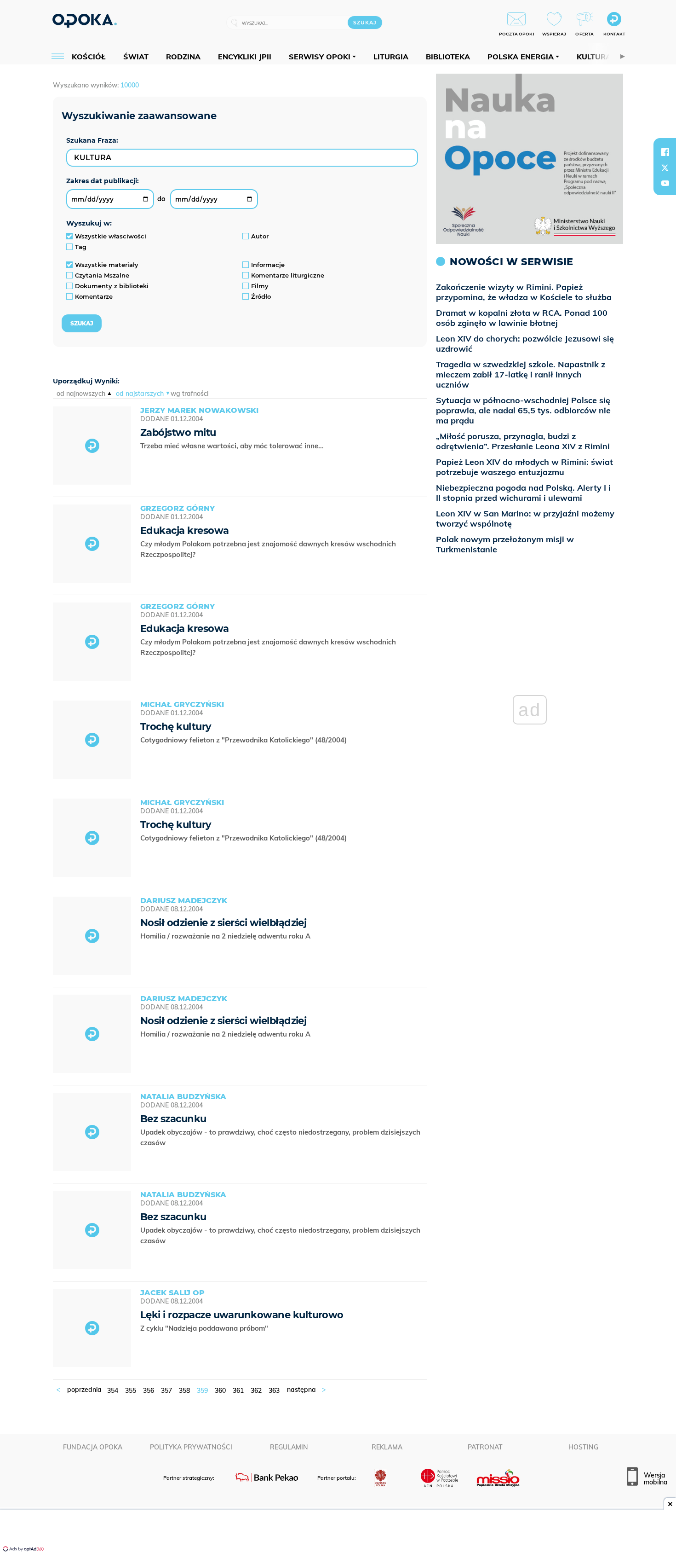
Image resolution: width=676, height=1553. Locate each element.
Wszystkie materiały (106, 264)
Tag (80, 246)
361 (238, 1390)
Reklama (387, 1447)
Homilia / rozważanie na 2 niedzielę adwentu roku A (226, 936)
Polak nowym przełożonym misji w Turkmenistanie (505, 544)
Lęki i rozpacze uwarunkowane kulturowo (242, 1315)
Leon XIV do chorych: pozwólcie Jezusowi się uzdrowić (525, 343)
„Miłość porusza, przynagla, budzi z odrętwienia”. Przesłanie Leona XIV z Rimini (523, 441)
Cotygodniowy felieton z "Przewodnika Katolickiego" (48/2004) (244, 740)
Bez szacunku (173, 1118)
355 (130, 1390)
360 (220, 1390)
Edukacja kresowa (184, 530)
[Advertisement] (338, 1532)
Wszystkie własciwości (110, 236)
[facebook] (665, 152)
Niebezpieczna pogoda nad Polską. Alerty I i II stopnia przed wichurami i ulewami (523, 492)
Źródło (261, 296)
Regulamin (289, 1447)
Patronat (485, 1447)
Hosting (583, 1447)
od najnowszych (81, 393)
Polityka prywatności (191, 1447)
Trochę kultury (176, 726)
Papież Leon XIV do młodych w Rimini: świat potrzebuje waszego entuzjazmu (524, 467)
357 (166, 1390)
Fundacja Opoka (92, 1447)
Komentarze (94, 296)
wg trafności (189, 393)
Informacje (268, 264)
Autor (260, 236)
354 (112, 1390)
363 (274, 1390)
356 (148, 1390)
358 (184, 1390)
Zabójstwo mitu (178, 432)
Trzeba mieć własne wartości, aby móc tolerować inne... (233, 445)
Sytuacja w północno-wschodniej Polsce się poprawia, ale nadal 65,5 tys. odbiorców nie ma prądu (523, 410)
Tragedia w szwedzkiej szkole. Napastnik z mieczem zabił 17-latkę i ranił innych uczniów (520, 374)
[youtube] (665, 183)
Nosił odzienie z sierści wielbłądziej (223, 922)
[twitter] (665, 167)
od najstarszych (140, 393)
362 (256, 1390)
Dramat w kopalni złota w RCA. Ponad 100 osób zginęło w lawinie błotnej (521, 317)
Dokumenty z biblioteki (112, 286)
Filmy (260, 286)
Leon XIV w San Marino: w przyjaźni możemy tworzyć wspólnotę (525, 518)
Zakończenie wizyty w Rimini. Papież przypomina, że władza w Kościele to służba (524, 292)
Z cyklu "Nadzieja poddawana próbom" (205, 1328)
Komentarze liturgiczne (287, 275)
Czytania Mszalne (102, 275)
